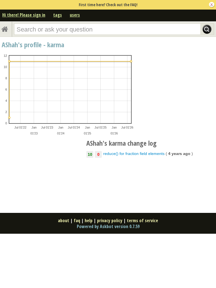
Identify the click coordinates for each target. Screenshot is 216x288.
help (89, 220)
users (75, 15)
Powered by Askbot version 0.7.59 (108, 226)
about (63, 220)
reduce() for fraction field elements (134, 153)
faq (77, 220)
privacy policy (109, 220)
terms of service (142, 220)
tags (57, 15)
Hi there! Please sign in (23, 15)
